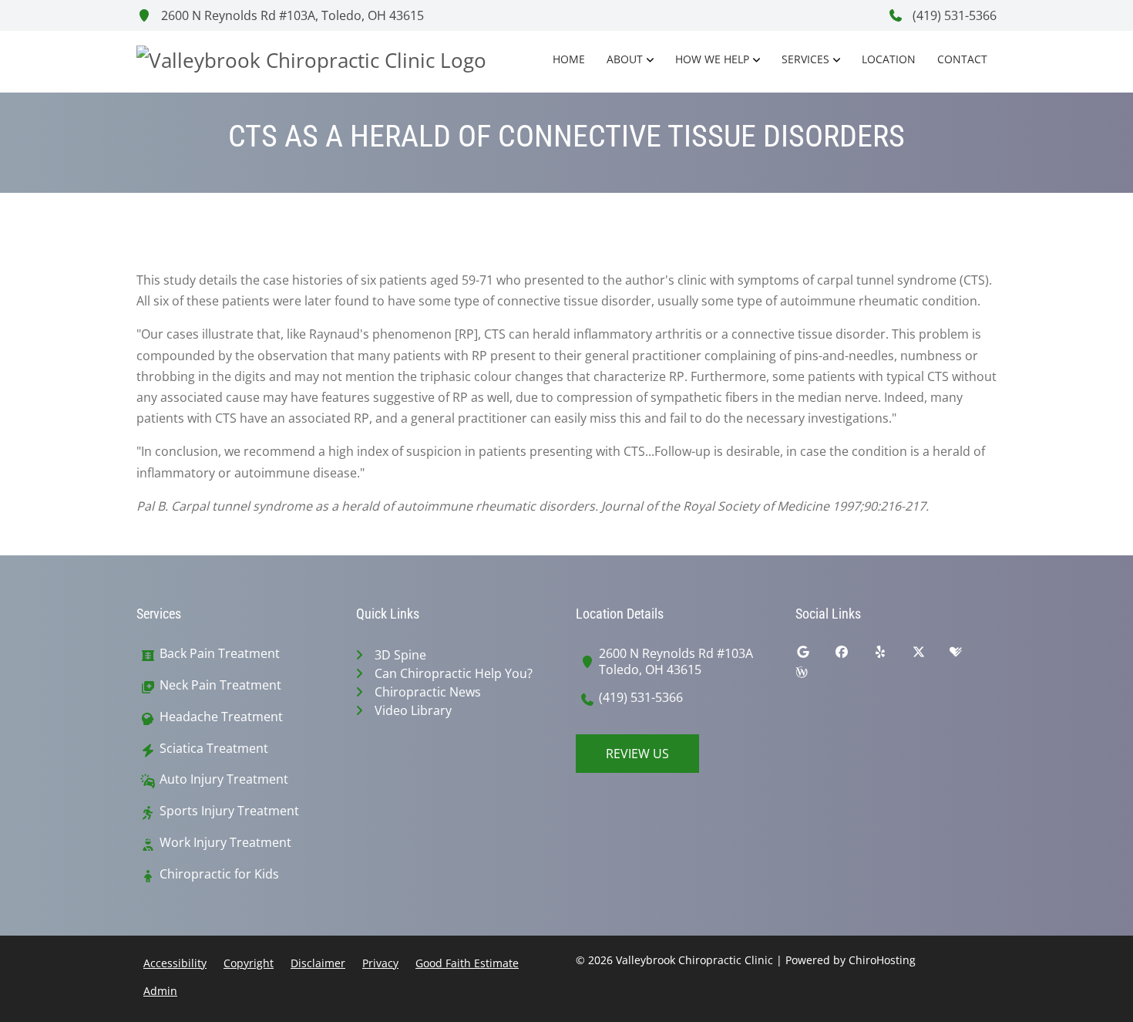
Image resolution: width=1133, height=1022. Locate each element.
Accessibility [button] (175, 963)
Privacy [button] (380, 963)
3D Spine (400, 654)
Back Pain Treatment (220, 654)
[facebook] (853, 656)
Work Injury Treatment (225, 843)
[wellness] (813, 676)
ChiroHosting (882, 960)
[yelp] (891, 656)
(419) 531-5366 (953, 15)
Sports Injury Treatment (229, 811)
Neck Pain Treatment (220, 685)
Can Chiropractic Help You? (454, 673)
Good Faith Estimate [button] (467, 963)
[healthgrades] (967, 656)
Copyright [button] (249, 963)
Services (805, 59)
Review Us (637, 753)
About (625, 59)
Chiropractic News (428, 691)
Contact (962, 59)
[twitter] (930, 656)
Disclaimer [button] (318, 963)
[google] (814, 656)
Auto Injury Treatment (224, 779)
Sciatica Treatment (214, 748)
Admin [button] (160, 990)
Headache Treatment (221, 717)
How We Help (712, 59)
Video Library (413, 710)
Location (889, 59)
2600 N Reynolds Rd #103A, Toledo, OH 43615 (291, 15)
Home (569, 59)
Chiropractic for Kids (219, 874)
